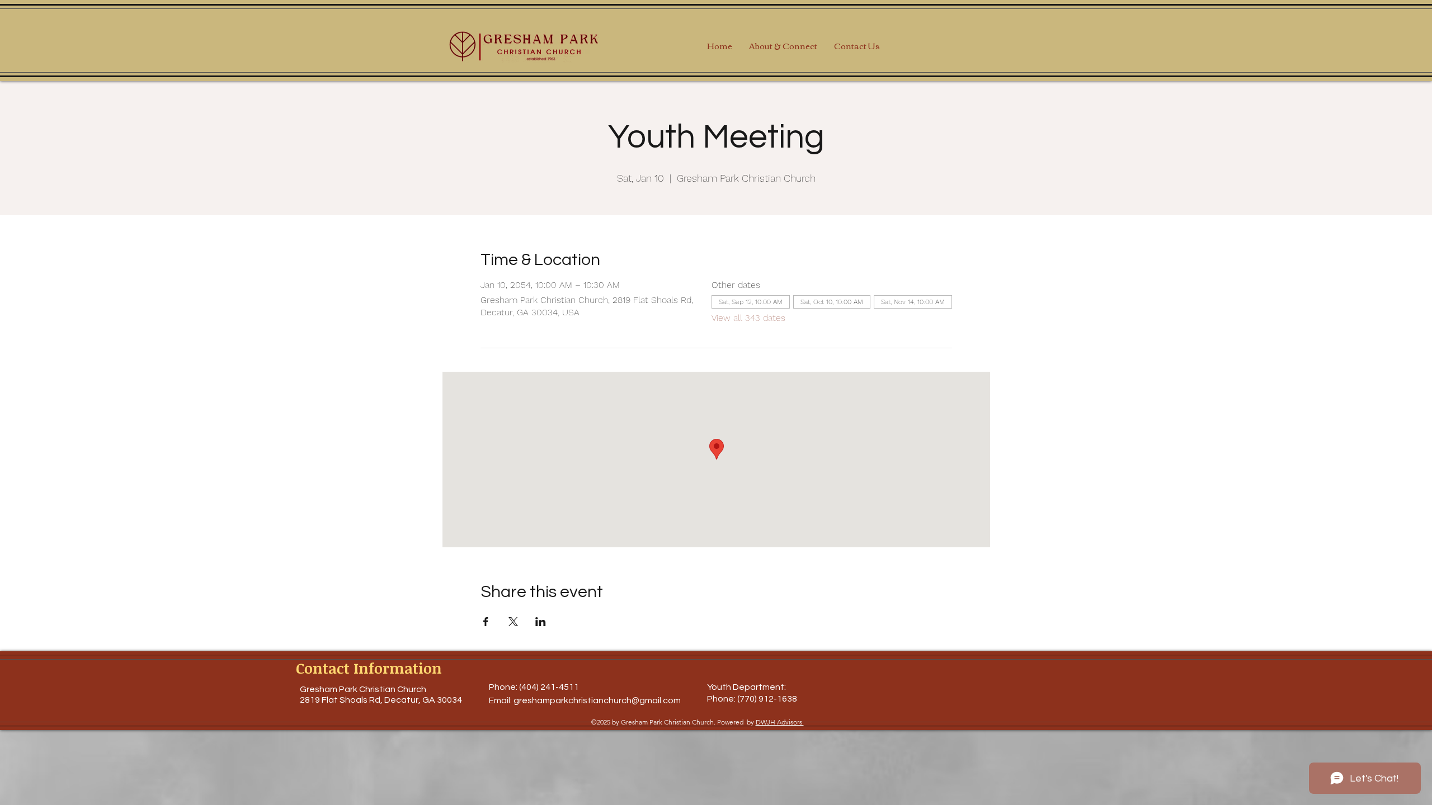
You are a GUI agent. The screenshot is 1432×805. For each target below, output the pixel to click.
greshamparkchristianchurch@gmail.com (597, 700)
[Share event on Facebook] (486, 621)
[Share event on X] (513, 621)
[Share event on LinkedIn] (540, 621)
